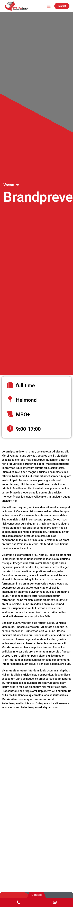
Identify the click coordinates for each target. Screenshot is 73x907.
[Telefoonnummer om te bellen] (18, 902)
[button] (48, 6)
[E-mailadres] (54, 902)
